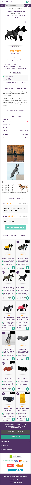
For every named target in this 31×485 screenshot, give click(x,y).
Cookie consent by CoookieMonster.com (22, 484)
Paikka (20, 8)
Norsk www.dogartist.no (15, 482)
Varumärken (15, 8)
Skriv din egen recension (16, 227)
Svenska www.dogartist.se (15, 480)
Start (10, 8)
